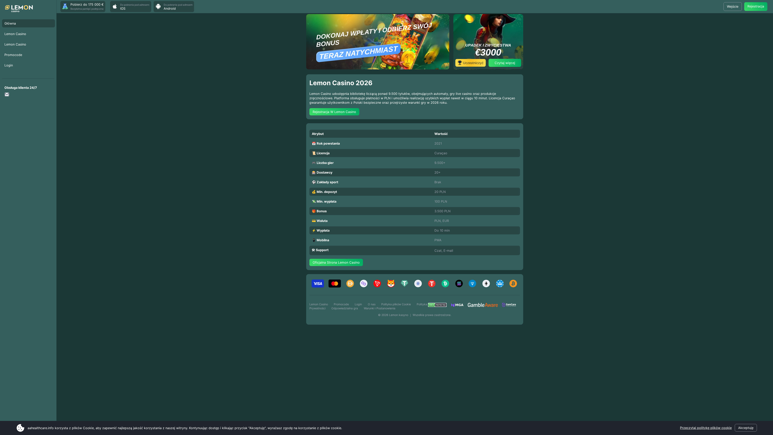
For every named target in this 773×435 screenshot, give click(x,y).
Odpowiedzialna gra (344, 308)
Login (8, 65)
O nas (371, 304)
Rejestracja (755, 6)
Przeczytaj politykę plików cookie (706, 428)
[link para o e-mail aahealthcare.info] (8, 96)
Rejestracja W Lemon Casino (334, 112)
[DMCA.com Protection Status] (439, 306)
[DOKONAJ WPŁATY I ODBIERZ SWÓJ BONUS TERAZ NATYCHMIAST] (377, 68)
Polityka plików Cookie (396, 304)
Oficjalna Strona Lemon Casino (336, 262)
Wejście (732, 6)
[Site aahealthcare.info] (20, 9)
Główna (10, 23)
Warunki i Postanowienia (379, 308)
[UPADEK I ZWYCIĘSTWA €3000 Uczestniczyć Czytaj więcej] (488, 68)
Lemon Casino (15, 34)
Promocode (13, 55)
